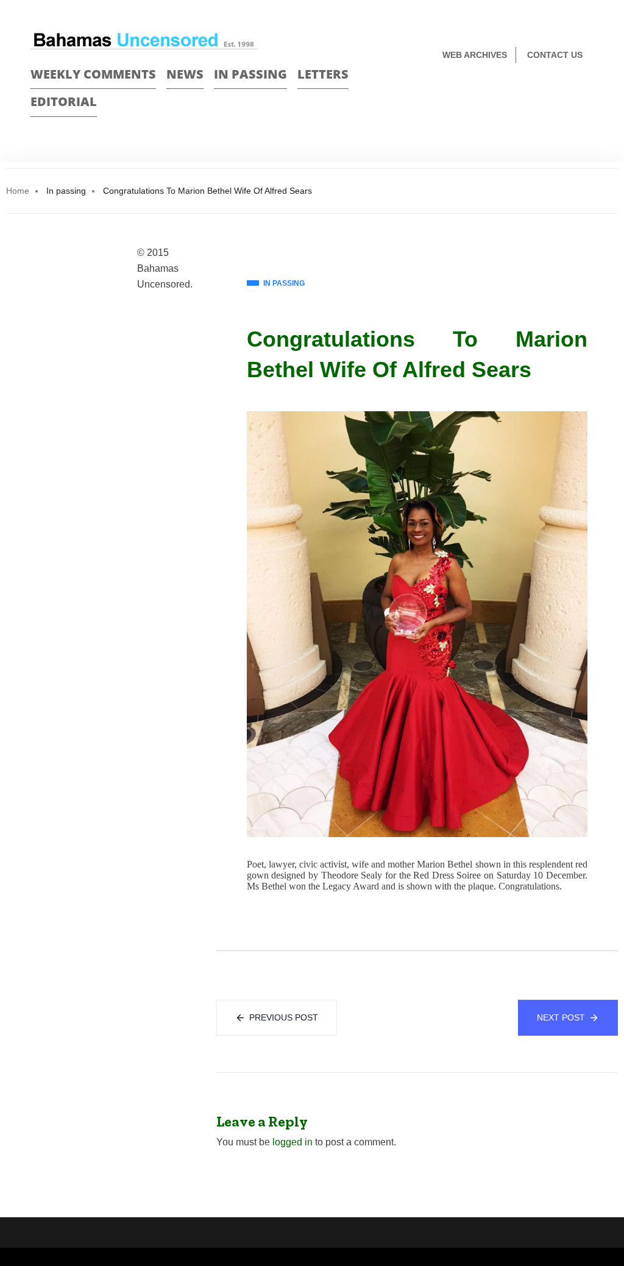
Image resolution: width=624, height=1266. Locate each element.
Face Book (567, 95)
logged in (292, 1142)
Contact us (555, 55)
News (185, 74)
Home (17, 191)
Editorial (63, 101)
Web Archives (474, 55)
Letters (323, 74)
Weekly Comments (93, 74)
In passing (250, 74)
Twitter (588, 95)
